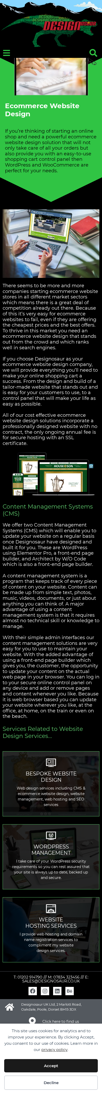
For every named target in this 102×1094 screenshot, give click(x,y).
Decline (51, 1082)
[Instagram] (45, 991)
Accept (51, 1065)
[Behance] (69, 991)
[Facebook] (33, 991)
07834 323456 (66, 977)
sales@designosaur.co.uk (51, 981)
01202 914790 (30, 977)
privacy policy (54, 1049)
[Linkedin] (57, 991)
